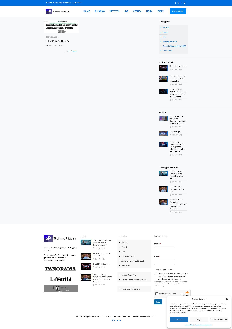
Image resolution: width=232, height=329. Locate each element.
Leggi (74, 51)
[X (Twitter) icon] (178, 3)
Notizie (166, 27)
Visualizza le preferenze (219, 319)
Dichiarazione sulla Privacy (203, 325)
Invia (158, 302)
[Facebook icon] (175, 3)
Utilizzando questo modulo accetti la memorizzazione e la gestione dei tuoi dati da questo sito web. (173, 276)
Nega (199, 319)
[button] (227, 299)
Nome (157, 244)
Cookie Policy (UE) (128, 275)
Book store (167, 50)
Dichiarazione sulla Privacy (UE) (134, 279)
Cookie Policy (189, 325)
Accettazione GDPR (163, 269)
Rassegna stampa (170, 41)
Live (164, 37)
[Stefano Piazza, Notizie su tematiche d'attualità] (57, 11)
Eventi (165, 32)
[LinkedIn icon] (184, 3)
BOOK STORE (177, 11)
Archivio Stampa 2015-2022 (174, 46)
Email (157, 256)
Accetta (179, 319)
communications (130, 289)
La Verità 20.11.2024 (57, 40)
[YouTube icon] (181, 3)
